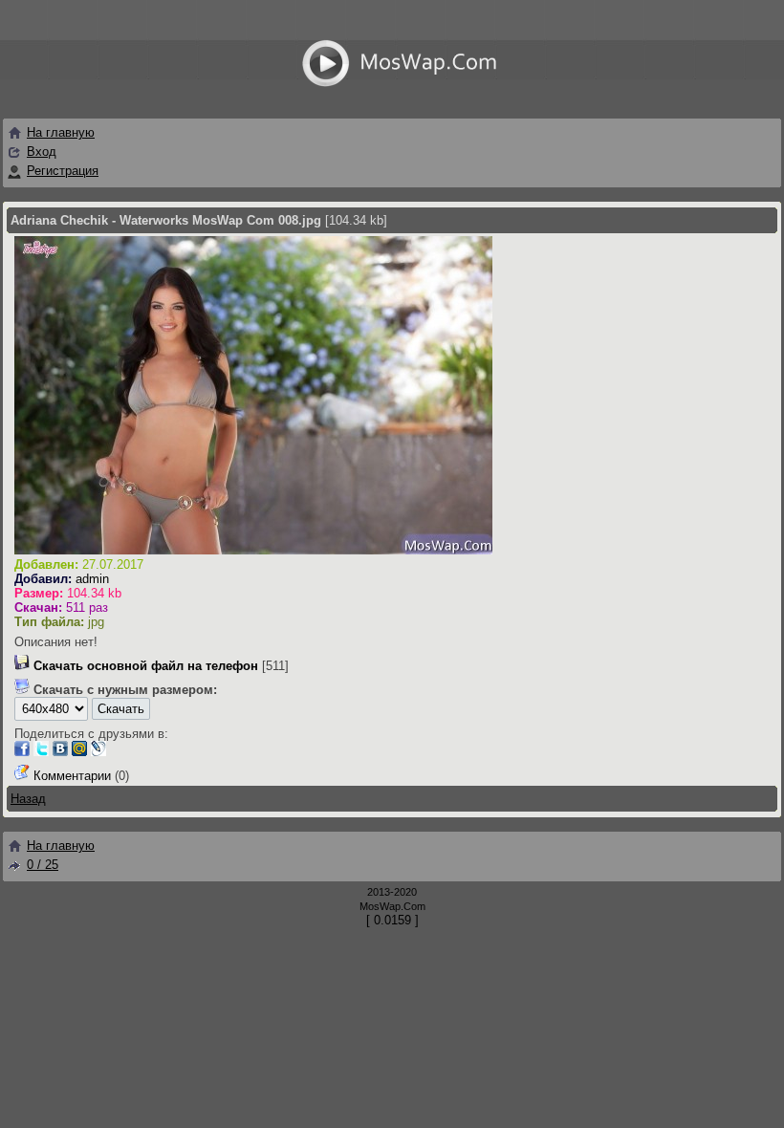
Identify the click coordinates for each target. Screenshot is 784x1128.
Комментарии (72, 776)
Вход (41, 151)
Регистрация (62, 170)
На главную (61, 132)
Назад (28, 799)
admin (92, 579)
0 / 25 (42, 864)
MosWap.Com (392, 906)
